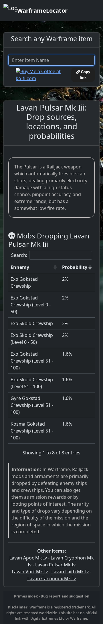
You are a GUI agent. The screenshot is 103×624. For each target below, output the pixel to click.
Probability (74, 267)
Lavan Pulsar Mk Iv (55, 565)
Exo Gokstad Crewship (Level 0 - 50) (31, 305)
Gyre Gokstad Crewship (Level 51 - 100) (32, 405)
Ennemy (20, 267)
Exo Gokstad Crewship (24, 282)
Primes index (26, 596)
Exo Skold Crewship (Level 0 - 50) (32, 338)
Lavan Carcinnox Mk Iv (51, 578)
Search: (19, 255)
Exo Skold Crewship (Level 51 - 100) (32, 383)
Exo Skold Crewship (32, 323)
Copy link (85, 74)
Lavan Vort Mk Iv (30, 571)
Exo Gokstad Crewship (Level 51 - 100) (32, 361)
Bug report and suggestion (65, 596)
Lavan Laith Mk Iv (70, 571)
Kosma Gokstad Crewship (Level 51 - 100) (32, 431)
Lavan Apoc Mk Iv (28, 558)
